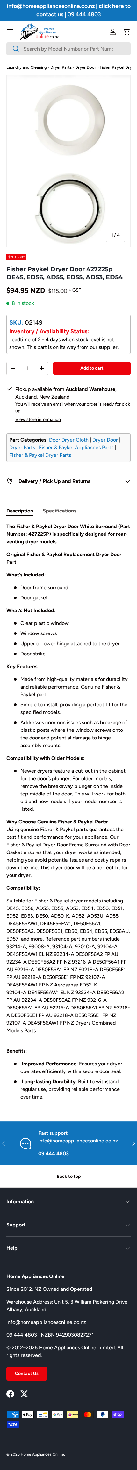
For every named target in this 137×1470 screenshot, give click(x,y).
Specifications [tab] (59, 511)
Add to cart (92, 368)
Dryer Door (85, 67)
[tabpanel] (68, 812)
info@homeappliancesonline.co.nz (78, 1141)
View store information (38, 419)
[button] (127, 32)
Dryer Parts (61, 67)
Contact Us (27, 1373)
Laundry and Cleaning (26, 67)
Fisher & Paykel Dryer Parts (40, 455)
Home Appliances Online (42, 1454)
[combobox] (68, 48)
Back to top (69, 1176)
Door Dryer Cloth (69, 440)
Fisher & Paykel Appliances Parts (76, 447)
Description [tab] (19, 511)
